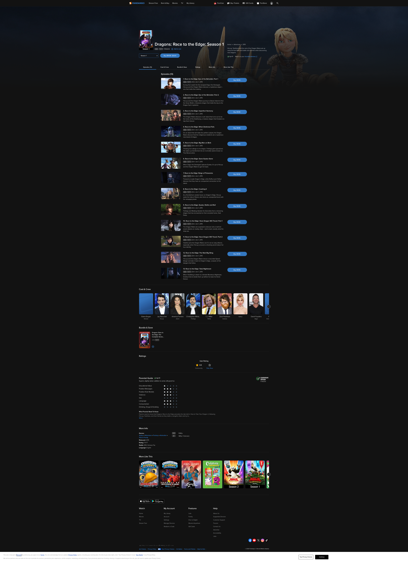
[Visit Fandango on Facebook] (250, 540)
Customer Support (219, 520)
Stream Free (143, 523)
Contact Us (216, 526)
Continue (322, 557)
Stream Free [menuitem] (153, 3)
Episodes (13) (147, 67)
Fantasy (155, 435)
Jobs (214, 536)
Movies (141, 517)
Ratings (197, 67)
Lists (189, 513)
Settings (166, 520)
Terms (42, 555)
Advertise (216, 530)
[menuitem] (247, 3)
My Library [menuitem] (190, 3)
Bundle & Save (182, 67)
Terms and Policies (189, 549)
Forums (215, 523)
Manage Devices (169, 523)
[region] (204, 557)
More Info (212, 67)
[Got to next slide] (269, 306)
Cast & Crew (164, 67)
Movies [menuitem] (175, 3)
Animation (163, 435)
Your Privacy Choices (168, 549)
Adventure (148, 435)
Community (199, 368)
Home (141, 513)
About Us (216, 513)
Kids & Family (143, 437)
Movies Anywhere (194, 523)
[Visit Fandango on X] (258, 540)
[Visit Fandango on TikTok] (266, 540)
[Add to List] (153, 347)
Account (166, 517)
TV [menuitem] (182, 3)
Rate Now (210, 368)
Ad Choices (142, 549)
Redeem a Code (169, 526)
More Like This (228, 67)
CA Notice (179, 549)
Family (190, 517)
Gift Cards (191, 526)
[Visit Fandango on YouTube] (254, 540)
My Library (167, 513)
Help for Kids (201, 549)
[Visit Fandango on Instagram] (262, 540)
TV (140, 520)
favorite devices (250, 56)
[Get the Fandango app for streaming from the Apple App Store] (145, 501)
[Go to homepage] (137, 3)
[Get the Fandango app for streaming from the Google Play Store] (157, 501)
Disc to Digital (192, 520)
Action (141, 435)
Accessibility (217, 533)
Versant (19, 555)
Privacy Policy (152, 549)
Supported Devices (219, 517)
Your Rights (139, 555)
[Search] (277, 3)
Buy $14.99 (172, 56)
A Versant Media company (262, 548)
